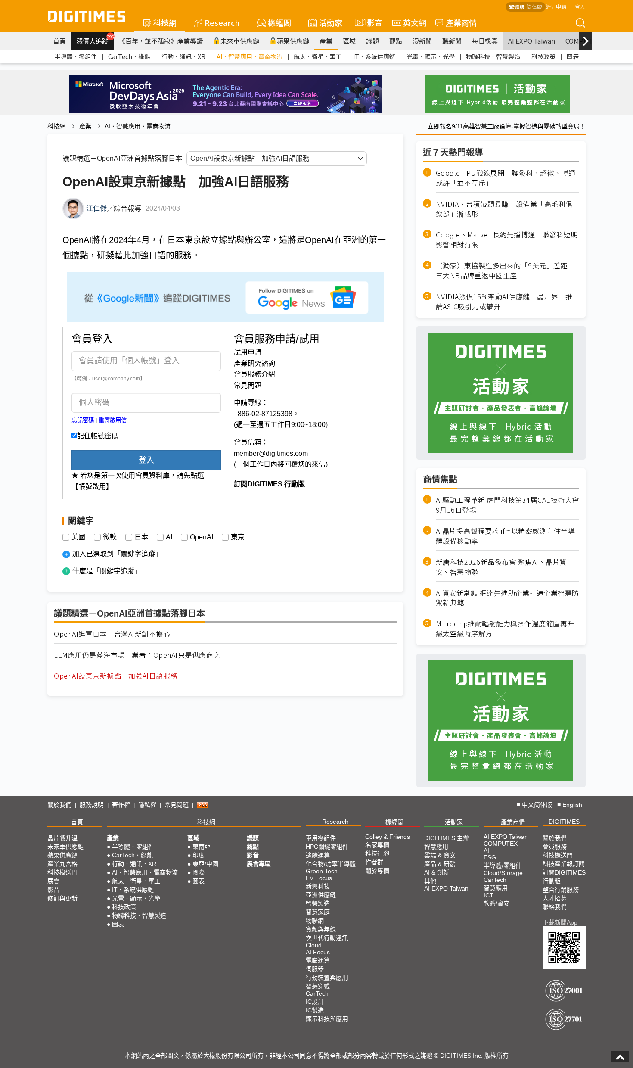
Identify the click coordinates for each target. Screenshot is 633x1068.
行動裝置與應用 (327, 977)
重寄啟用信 (113, 420)
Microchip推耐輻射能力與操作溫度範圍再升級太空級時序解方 (505, 628)
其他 (430, 881)
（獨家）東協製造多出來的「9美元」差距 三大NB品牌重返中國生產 (505, 270)
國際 (198, 872)
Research (222, 22)
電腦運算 (318, 960)
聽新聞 (452, 40)
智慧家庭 (318, 912)
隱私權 (147, 804)
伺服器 (315, 968)
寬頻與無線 (321, 929)
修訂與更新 (62, 898)
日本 (141, 537)
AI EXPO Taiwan (531, 40)
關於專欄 (377, 870)
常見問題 (247, 385)
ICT (488, 895)
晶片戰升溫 (62, 837)
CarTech (317, 993)
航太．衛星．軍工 (318, 56)
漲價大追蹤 (95, 40)
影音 (371, 22)
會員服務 (555, 846)
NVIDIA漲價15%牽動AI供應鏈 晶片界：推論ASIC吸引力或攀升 (504, 301)
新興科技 (318, 886)
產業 (326, 40)
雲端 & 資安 (440, 855)
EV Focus (319, 878)
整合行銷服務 (561, 889)
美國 (78, 537)
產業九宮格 (62, 863)
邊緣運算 (318, 855)
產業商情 (461, 22)
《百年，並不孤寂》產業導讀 (161, 40)
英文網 (414, 22)
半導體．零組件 (76, 56)
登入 (580, 6)
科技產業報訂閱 (564, 863)
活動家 (330, 22)
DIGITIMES (564, 821)
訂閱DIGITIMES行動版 (564, 876)
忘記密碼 (82, 420)
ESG (490, 857)
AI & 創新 (436, 872)
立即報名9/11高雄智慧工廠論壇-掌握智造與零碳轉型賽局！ (507, 126)
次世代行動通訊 (327, 937)
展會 (53, 881)
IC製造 (315, 1010)
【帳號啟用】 (92, 486)
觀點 (395, 40)
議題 (372, 40)
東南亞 (201, 846)
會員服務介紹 (254, 374)
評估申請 (556, 6)
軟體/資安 (496, 903)
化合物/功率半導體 (331, 863)
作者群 (374, 862)
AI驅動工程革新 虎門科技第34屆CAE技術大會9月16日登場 (507, 505)
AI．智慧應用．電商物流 (249, 56)
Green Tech (322, 871)
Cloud (314, 945)
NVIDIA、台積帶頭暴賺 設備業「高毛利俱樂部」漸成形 (504, 209)
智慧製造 (318, 903)
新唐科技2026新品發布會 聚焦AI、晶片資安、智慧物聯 (501, 567)
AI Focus (318, 952)
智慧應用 (436, 846)
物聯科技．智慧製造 (493, 56)
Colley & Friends (387, 836)
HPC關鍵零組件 (327, 846)
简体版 (534, 6)
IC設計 (315, 1001)
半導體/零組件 (502, 865)
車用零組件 (321, 837)
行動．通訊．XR (183, 56)
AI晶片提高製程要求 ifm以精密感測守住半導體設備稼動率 (505, 536)
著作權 (121, 804)
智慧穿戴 (318, 986)
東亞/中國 (205, 863)
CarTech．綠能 (129, 56)
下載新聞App (560, 922)
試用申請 (247, 352)
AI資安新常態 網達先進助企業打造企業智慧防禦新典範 (507, 598)
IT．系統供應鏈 (374, 56)
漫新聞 (422, 40)
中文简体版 (537, 804)
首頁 (59, 40)
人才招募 (555, 898)
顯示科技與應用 (327, 1018)
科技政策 (543, 56)
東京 (238, 537)
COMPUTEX (501, 843)
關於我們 (59, 804)
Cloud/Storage (503, 872)
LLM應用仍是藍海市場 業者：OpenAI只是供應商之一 (140, 655)
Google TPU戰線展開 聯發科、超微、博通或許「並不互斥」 (506, 178)
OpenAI (201, 537)
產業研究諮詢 (254, 363)
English (572, 804)
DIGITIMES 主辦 (446, 837)
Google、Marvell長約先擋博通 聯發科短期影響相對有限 (507, 239)
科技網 (165, 22)
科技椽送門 (62, 872)
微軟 (110, 537)
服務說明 (92, 804)
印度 (198, 855)
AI (169, 537)
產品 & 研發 (440, 863)
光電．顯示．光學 (430, 56)
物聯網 (315, 920)
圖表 (573, 56)
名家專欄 (377, 844)
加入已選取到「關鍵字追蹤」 (117, 553)
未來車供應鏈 (239, 40)
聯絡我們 (555, 906)
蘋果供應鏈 (293, 40)
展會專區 (259, 863)
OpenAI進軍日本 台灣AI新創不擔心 (112, 634)
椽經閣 (279, 22)
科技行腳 (377, 853)
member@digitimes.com (271, 453)
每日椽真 (485, 40)
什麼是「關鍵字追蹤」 (106, 571)
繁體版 (516, 6)
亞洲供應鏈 (321, 894)
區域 (349, 40)
